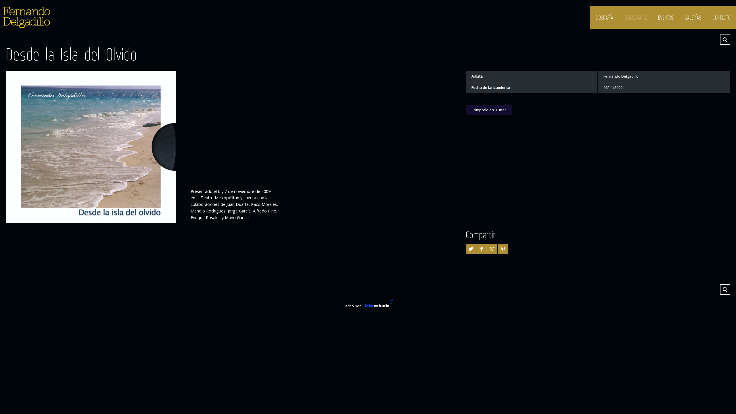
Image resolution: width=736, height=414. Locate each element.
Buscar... (725, 39)
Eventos (665, 17)
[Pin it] (503, 249)
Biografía (604, 17)
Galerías (693, 17)
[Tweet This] (471, 249)
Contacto (721, 17)
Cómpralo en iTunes (489, 109)
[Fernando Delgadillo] (26, 17)
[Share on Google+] (492, 249)
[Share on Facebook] (481, 249)
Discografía (635, 17)
